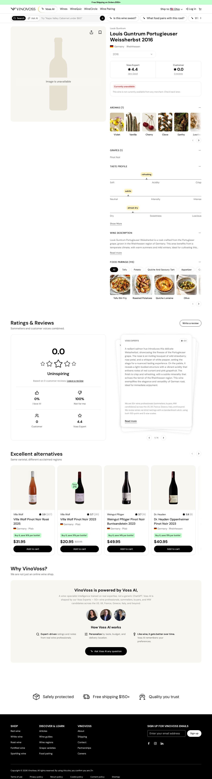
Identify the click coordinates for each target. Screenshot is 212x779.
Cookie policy (76, 777)
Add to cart (32, 548)
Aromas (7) (117, 107)
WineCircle (90, 9)
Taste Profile (118, 166)
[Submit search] (102, 18)
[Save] (100, 32)
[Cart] (200, 9)
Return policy (56, 777)
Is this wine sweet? (124, 18)
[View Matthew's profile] (106, 615)
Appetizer (186, 269)
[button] (58, 18)
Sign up (194, 733)
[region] (153, 18)
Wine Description (121, 232)
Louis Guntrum (118, 28)
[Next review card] (163, 437)
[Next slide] (198, 140)
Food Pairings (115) (122, 261)
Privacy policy (36, 777)
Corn (201, 269)
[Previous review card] (149, 437)
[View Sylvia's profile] (120, 615)
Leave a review (75, 380)
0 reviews (178, 73)
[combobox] (133, 54)
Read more (116, 252)
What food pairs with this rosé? (165, 18)
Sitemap (116, 777)
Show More (116, 223)
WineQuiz (75, 9)
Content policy (97, 777)
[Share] (91, 32)
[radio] (19, 18)
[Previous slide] (192, 140)
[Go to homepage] (23, 9)
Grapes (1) (116, 150)
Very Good (133, 73)
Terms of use (16, 777)
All (114, 269)
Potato (137, 269)
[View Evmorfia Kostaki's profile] (92, 615)
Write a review (191, 323)
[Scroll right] (200, 18)
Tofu (124, 269)
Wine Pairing (107, 9)
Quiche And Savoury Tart (161, 269)
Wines (63, 9)
